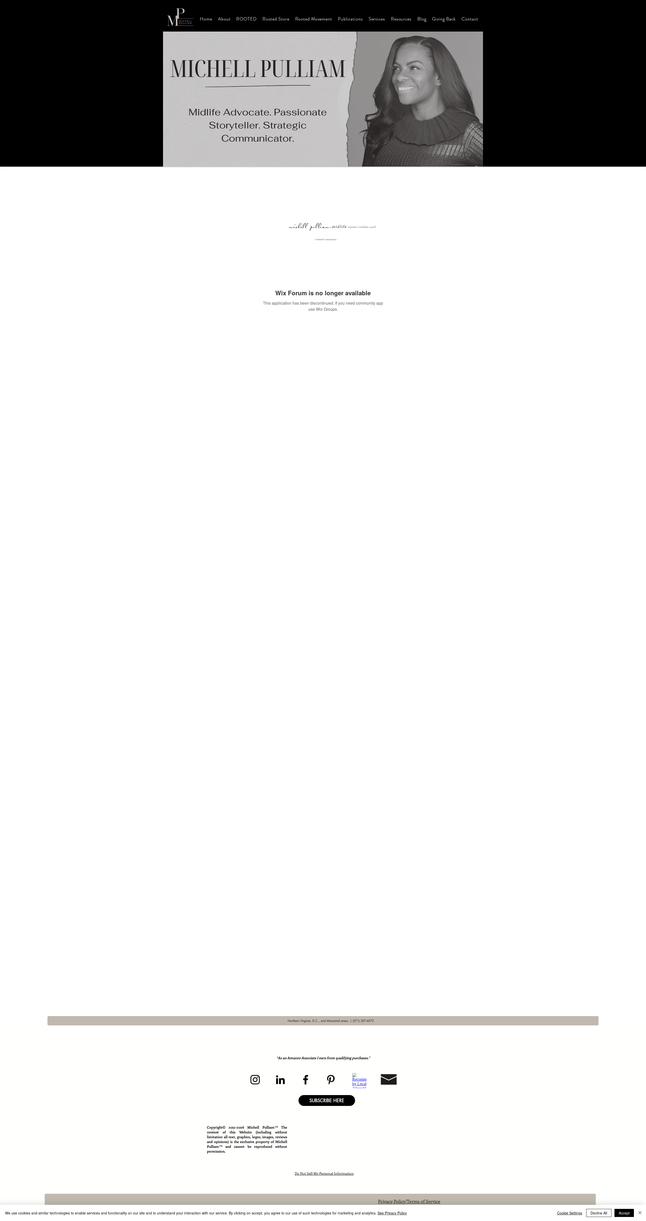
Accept (624, 1212)
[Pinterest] (331, 1079)
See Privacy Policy (392, 1212)
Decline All (598, 1212)
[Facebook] (305, 1079)
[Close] (640, 1213)
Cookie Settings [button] (569, 1212)
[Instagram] (255, 1079)
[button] (224, 19)
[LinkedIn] (280, 1079)
